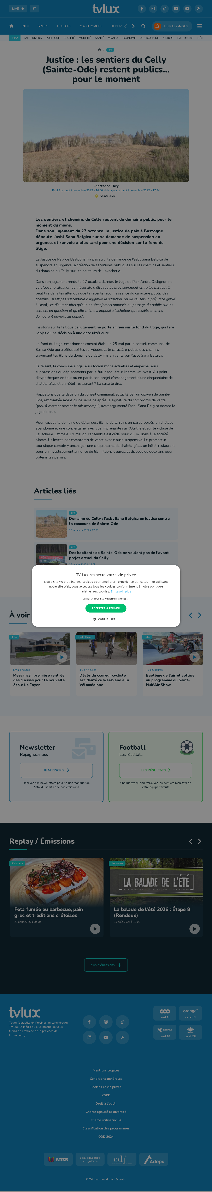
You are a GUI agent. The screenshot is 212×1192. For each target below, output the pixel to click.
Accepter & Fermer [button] (106, 608)
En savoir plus (121, 591)
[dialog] (106, 596)
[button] (105, 599)
